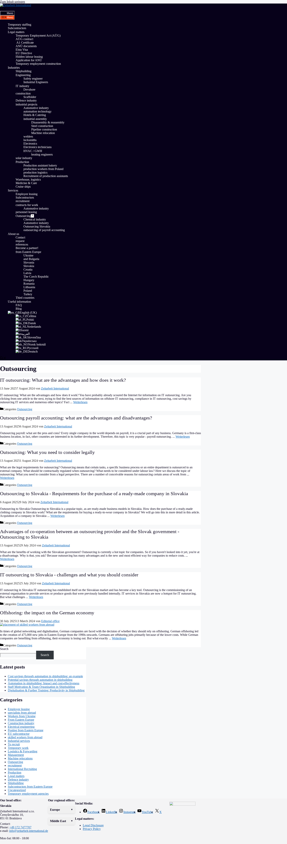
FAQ (19, 305)
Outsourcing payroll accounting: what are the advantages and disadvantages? (76, 417)
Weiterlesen (80, 402)
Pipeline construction (44, 129)
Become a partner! (27, 248)
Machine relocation (43, 133)
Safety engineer (33, 78)
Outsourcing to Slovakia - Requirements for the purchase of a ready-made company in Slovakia (94, 493)
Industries (14, 67)
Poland (27, 290)
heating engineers (42, 154)
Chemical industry (34, 219)
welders (28, 136)
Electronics (30, 143)
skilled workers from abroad (25, 737)
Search (4, 649)
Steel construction (42, 126)
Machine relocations (20, 758)
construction (23, 93)
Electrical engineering (21, 726)
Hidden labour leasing (29, 56)
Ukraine (28, 255)
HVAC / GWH (32, 151)
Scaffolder (29, 97)
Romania (29, 283)
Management (16, 755)
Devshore (29, 89)
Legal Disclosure (93, 825)
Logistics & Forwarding (22, 751)
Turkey (27, 294)
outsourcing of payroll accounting (44, 230)
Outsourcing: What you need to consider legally (47, 452)
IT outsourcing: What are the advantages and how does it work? (63, 380)
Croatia (27, 269)
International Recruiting (22, 769)
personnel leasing (26, 212)
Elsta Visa (22, 49)
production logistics (35, 172)
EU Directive (24, 53)
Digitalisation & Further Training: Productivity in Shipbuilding (46, 690)
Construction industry (21, 723)
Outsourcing (23, 216)
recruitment (22, 201)
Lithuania (29, 287)
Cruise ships (23, 186)
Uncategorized (17, 790)
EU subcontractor (18, 733)
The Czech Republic (36, 276)
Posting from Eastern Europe (25, 730)
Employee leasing (26, 194)
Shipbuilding (23, 71)
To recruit (14, 744)
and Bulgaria (31, 259)
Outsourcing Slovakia (36, 226)
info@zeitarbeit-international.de (28, 830)
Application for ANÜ (29, 60)
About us (13, 234)
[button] (61, 809)
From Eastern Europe (21, 719)
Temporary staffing (19, 24)
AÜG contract (24, 39)
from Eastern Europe (28, 252)
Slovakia (28, 266)
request (20, 241)
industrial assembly (35, 119)
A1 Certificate (25, 42)
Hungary (28, 280)
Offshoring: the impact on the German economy (47, 612)
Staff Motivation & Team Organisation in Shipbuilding (41, 686)
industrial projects (26, 104)
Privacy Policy (92, 829)
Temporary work (18, 748)
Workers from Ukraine (22, 716)
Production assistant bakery (40, 165)
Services (13, 190)
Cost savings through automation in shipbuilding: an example (45, 676)
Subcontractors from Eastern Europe (30, 786)
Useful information (19, 301)
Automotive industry (36, 108)
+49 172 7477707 (20, 827)
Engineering (23, 75)
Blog (19, 308)
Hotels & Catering (34, 115)
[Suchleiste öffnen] (3, 9)
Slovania (28, 262)
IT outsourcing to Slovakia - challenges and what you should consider (69, 574)
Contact (20, 237)
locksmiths (30, 140)
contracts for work (27, 205)
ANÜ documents (26, 46)
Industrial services (19, 740)
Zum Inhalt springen (12, 1)
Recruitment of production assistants (45, 176)
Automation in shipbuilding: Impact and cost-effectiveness (43, 683)
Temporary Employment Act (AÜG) (38, 35)
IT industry (22, 86)
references (22, 244)
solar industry (24, 158)
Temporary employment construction (38, 63)
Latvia (27, 273)
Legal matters (16, 32)
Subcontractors (17, 28)
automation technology (37, 111)
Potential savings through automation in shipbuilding (40, 679)
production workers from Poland (43, 169)
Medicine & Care (26, 183)
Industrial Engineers (35, 82)
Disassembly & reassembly (47, 122)
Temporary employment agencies (28, 793)
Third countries (25, 297)
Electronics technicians (37, 147)
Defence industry (26, 100)
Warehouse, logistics (28, 179)
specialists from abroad (22, 712)
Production (22, 162)
